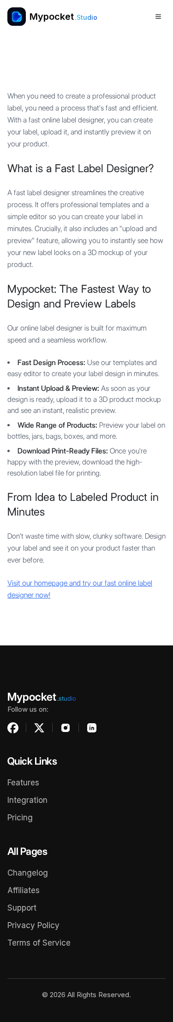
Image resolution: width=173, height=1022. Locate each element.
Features (23, 782)
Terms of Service (39, 942)
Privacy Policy (33, 925)
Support (21, 907)
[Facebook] (12, 727)
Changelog (27, 872)
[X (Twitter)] (39, 727)
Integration (27, 800)
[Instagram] (65, 727)
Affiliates (23, 890)
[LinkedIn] (91, 727)
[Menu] (158, 16)
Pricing (20, 817)
